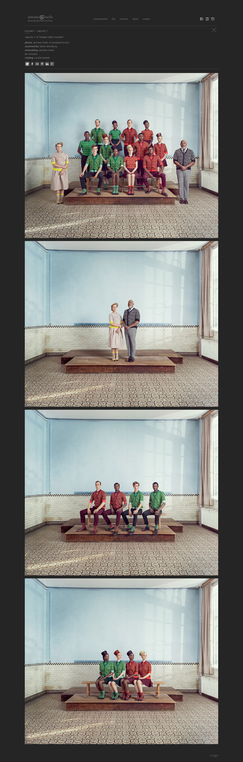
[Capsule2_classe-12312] (121, 156)
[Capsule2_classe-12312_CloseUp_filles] (121, 662)
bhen (215, 755)
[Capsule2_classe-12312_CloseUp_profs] (121, 325)
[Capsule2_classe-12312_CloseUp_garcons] (121, 493)
